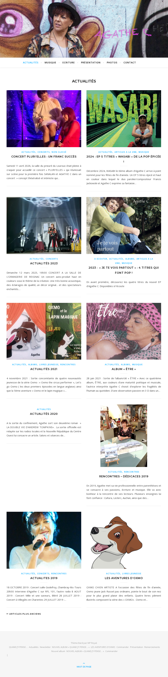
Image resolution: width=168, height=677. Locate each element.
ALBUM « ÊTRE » (124, 369)
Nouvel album (58, 651)
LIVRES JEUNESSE (49, 364)
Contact (130, 62)
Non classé (59, 152)
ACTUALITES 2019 (44, 578)
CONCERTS (44, 152)
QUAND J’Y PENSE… (18, 647)
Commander (122, 647)
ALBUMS (130, 258)
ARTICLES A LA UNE (126, 152)
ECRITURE (69, 62)
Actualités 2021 (43, 369)
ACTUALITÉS (30, 62)
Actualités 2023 (44, 263)
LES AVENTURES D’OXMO (124, 578)
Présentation (91, 62)
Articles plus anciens (25, 614)
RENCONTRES (68, 364)
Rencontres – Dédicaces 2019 (123, 476)
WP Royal (92, 642)
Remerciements (152, 647)
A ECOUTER (100, 258)
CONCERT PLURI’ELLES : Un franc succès (44, 156)
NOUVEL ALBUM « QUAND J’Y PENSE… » (71, 647)
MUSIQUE (50, 62)
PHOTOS (112, 62)
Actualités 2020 (44, 413)
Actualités (34, 647)
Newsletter (45, 647)
